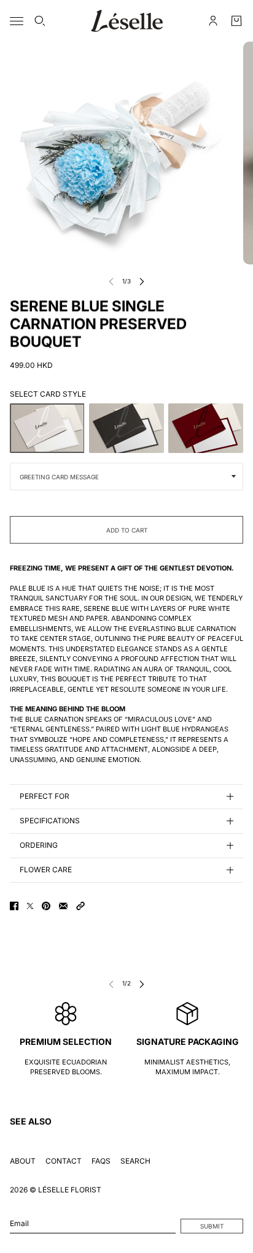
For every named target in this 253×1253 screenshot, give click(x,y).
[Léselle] (127, 21)
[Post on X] (30, 905)
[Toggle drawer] (16, 21)
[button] (80, 906)
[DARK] (126, 428)
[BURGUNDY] (205, 428)
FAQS (101, 1160)
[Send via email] (63, 906)
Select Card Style (48, 393)
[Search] (40, 21)
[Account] (213, 21)
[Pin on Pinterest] (46, 906)
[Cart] (236, 21)
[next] (142, 281)
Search (135, 1160)
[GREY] (47, 428)
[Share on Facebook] (14, 906)
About (23, 1160)
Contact (63, 1160)
